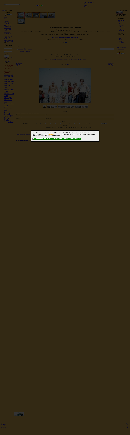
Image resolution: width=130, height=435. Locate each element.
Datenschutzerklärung (54, 134)
